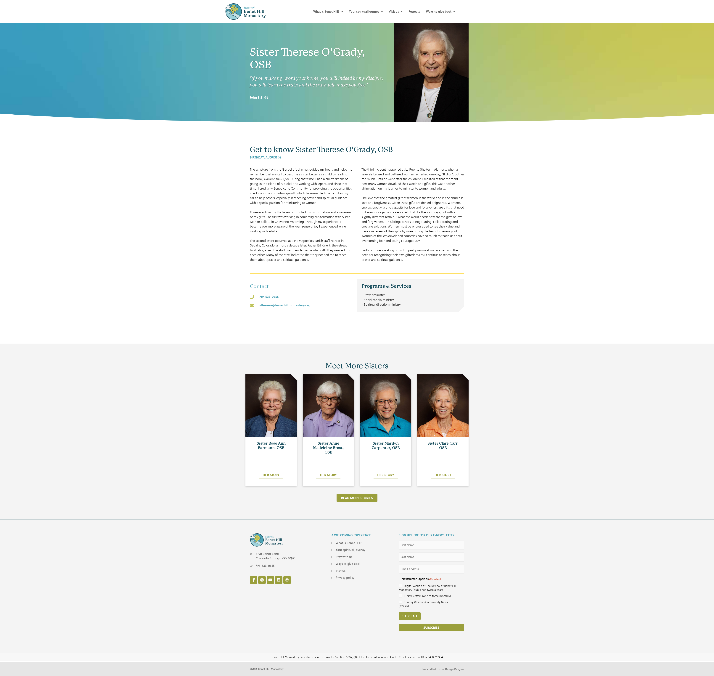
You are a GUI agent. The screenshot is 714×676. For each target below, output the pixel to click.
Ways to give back (438, 11)
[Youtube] (270, 580)
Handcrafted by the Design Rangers (442, 669)
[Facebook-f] (253, 580)
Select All (410, 616)
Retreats (414, 11)
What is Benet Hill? (326, 11)
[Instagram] (262, 580)
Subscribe (431, 627)
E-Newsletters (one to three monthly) (427, 596)
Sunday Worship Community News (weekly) (423, 604)
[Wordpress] (287, 580)
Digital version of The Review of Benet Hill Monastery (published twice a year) (427, 588)
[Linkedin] (278, 580)
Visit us (394, 11)
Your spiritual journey (364, 11)
